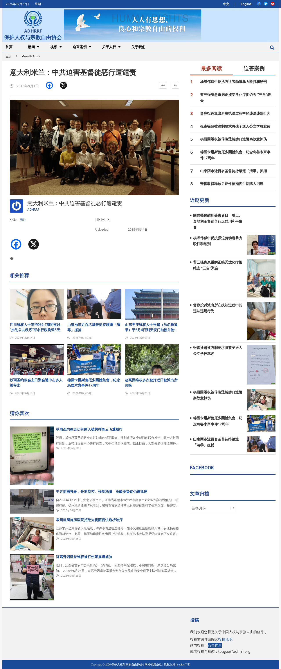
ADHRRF (33, 209)
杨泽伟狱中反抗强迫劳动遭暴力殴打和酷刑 (233, 81)
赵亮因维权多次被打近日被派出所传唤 (151, 382)
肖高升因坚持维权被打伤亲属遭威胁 (84, 556)
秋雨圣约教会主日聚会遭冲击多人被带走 (36, 382)
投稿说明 (225, 639)
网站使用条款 (153, 664)
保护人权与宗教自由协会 (33, 37)
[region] (132, 24)
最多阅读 (211, 68)
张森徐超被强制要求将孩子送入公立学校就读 (235, 126)
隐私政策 (169, 664)
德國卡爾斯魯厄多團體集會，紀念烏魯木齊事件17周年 (93, 382)
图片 (23, 220)
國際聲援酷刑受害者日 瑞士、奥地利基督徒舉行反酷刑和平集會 (217, 221)
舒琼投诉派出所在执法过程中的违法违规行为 (235, 113)
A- (175, 85)
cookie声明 (183, 664)
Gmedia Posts (31, 56)
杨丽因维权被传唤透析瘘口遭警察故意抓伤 (233, 139)
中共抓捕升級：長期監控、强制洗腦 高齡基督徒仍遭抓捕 (101, 491)
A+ (163, 85)
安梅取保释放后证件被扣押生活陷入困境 (231, 183)
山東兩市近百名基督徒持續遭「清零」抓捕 (93, 327)
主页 (8, 56)
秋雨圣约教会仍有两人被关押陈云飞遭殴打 (89, 429)
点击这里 (215, 645)
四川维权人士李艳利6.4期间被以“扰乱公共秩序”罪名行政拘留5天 (35, 327)
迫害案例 (254, 68)
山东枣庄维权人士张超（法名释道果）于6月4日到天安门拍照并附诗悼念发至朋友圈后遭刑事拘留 (151, 327)
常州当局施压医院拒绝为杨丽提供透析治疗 (89, 519)
